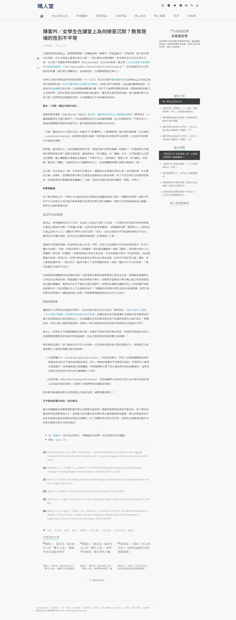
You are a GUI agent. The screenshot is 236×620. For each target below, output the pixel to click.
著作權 (96, 607)
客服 (68, 607)
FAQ (62, 607)
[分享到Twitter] (38, 49)
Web (58, 439)
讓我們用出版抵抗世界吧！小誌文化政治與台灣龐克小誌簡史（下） (179, 128)
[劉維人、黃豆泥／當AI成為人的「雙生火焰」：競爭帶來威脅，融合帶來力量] (96, 553)
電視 (66, 530)
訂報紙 (127, 607)
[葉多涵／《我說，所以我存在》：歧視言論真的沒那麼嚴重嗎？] (134, 553)
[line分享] (38, 58)
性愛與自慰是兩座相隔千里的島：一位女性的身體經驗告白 (179, 193)
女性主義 (106, 530)
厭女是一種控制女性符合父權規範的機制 (110, 114)
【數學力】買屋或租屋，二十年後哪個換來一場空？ (179, 165)
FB (64, 439)
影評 (176, 16)
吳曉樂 (83, 530)
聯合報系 (117, 607)
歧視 (49, 530)
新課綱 (58, 530)
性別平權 (94, 530)
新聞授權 (77, 607)
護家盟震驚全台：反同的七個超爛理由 (179, 174)
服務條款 (87, 607)
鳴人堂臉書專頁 (179, 203)
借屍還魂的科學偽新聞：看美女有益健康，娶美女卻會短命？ (179, 184)
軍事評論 (101, 16)
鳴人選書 (159, 16)
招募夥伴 (147, 607)
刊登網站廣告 (42, 607)
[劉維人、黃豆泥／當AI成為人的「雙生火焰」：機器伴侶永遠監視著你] (59, 553)
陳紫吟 (131, 530)
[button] (38, 68)
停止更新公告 (60, 16)
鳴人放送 (140, 16)
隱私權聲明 (106, 607)
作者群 (192, 16)
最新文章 (179, 96)
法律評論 (120, 16)
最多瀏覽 (179, 147)
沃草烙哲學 (47, 45)
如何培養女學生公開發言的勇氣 (80, 84)
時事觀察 (82, 16)
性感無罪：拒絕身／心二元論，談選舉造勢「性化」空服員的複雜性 (179, 109)
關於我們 (136, 607)
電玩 (74, 530)
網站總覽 (54, 607)
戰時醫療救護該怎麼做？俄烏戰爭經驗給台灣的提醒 (179, 119)
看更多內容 (98, 580)
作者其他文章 (51, 537)
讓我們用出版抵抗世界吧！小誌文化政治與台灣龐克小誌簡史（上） (179, 137)
